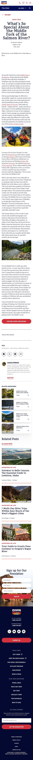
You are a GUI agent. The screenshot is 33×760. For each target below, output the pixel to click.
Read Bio (10, 377)
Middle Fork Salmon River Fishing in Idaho (22, 403)
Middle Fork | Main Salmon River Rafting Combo (22, 415)
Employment (16, 670)
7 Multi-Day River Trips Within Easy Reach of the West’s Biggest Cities (15, 511)
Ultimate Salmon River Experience (22, 427)
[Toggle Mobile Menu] (30, 3)
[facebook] (19, 631)
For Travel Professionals (16, 662)
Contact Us (16, 640)
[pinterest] (24, 631)
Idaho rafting (13, 348)
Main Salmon (10, 157)
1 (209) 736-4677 (16, 625)
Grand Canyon (12, 155)
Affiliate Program (16, 666)
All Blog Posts (7, 443)
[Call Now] (20, 3)
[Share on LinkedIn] (15, 354)
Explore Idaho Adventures (16, 321)
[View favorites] (23, 3)
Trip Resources (16, 698)
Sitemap (16, 743)
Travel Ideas (16, 19)
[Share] (21, 354)
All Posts (21, 8)
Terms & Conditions (16, 736)
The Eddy (5, 8)
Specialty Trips (16, 694)
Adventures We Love (9, 467)
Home (16, 746)
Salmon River (5, 348)
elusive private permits (16, 124)
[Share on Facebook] (4, 354)
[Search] (29, 8)
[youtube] (14, 631)
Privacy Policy (16, 740)
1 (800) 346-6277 (16, 620)
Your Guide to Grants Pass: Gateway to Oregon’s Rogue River (16, 549)
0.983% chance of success (10, 105)
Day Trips (16, 690)
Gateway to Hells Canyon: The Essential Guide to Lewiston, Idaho (15, 473)
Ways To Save (16, 702)
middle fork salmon (23, 348)
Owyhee (23, 161)
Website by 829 (16, 749)
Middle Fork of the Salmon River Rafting (22, 392)
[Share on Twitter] (9, 354)
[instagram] (9, 631)
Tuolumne (11, 163)
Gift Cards (16, 654)
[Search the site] (27, 3)
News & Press (16, 674)
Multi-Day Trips (16, 686)
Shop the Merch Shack (16, 658)
